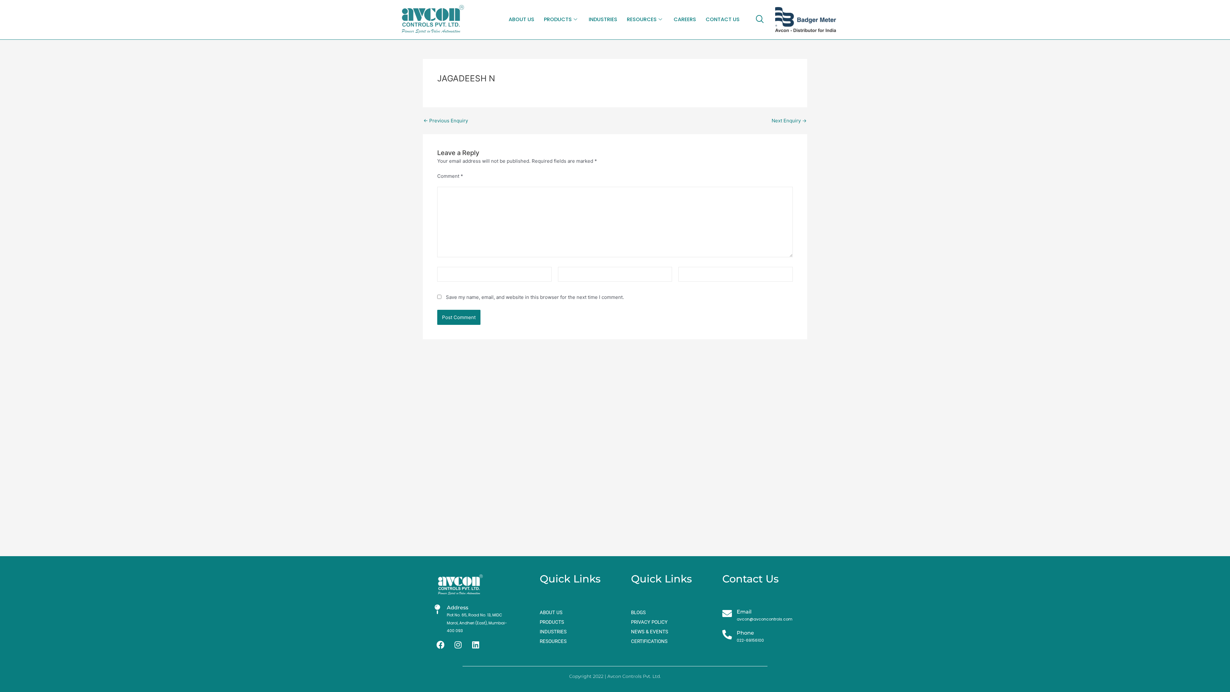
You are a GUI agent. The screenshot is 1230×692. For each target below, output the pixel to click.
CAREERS (685, 19)
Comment (450, 176)
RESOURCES (642, 19)
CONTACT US (723, 19)
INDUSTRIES (603, 19)
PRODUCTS (558, 19)
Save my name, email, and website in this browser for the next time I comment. (535, 297)
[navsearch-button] (759, 19)
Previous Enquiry (445, 120)
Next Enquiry (789, 120)
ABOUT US (521, 19)
